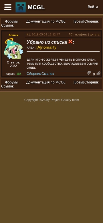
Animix (13, 35)
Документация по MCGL (46, 21)
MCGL (36, 7)
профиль (81, 34)
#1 (28, 34)
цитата (95, 34)
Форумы (11, 21)
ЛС (71, 34)
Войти (93, 7)
